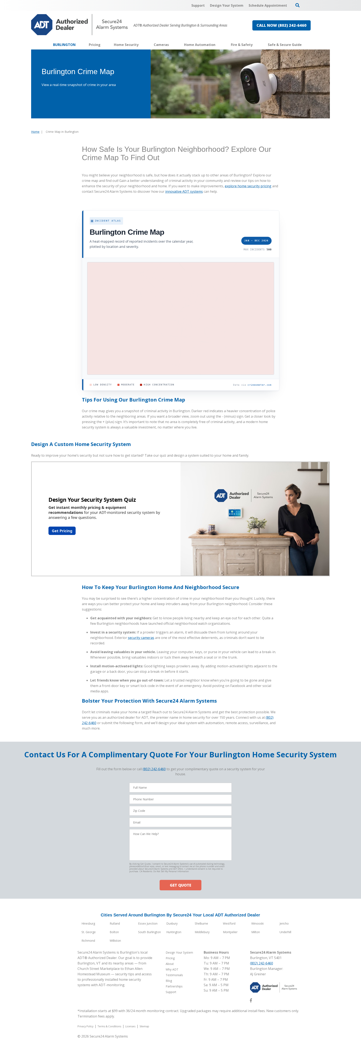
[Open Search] (297, 5)
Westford (229, 923)
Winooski (257, 923)
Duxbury (172, 923)
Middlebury (202, 932)
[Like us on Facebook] (251, 1001)
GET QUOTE (180, 885)
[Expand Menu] (141, 44)
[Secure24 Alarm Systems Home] (79, 24)
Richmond (88, 941)
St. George (88, 932)
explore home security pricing (248, 186)
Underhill (285, 932)
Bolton (114, 932)
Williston (115, 941)
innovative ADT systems (184, 191)
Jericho (284, 923)
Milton (255, 932)
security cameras (141, 637)
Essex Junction (148, 923)
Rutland (115, 923)
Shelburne (201, 923)
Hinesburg (88, 923)
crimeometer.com (259, 385)
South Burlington (149, 932)
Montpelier (230, 932)
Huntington (173, 932)
